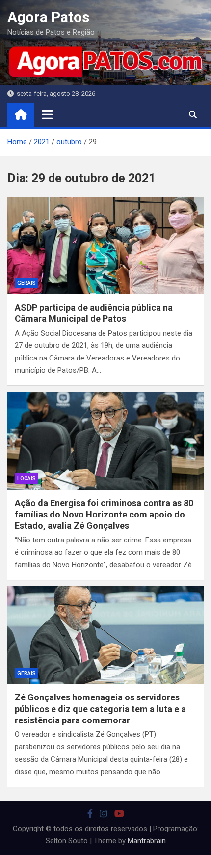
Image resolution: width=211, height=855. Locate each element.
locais (26, 478)
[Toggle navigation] (47, 114)
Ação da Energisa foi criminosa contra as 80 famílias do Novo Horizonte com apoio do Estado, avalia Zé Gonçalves (104, 514)
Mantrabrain (147, 840)
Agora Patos (48, 16)
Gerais (26, 283)
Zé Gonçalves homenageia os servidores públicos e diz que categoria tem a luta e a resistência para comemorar (100, 708)
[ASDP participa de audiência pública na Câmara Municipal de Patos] (105, 245)
